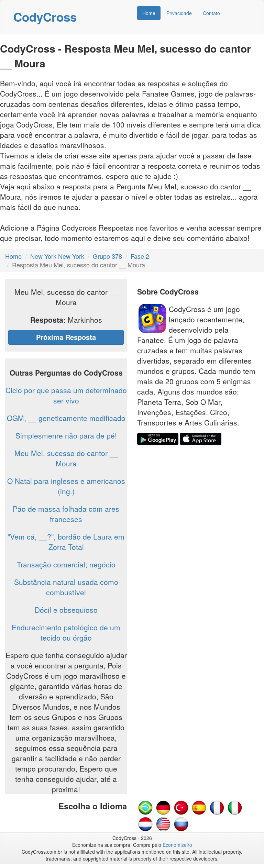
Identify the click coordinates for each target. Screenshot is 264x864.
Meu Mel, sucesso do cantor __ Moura (66, 458)
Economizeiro (177, 844)
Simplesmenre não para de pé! (66, 435)
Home (148, 13)
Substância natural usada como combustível (66, 587)
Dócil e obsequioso (66, 610)
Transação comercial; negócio (66, 564)
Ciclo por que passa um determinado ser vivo (66, 395)
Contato (211, 13)
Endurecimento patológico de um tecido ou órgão (66, 632)
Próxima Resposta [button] (66, 337)
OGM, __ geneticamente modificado (66, 418)
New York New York (57, 256)
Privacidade (179, 13)
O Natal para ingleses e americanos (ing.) (66, 486)
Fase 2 (140, 256)
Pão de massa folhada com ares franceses (66, 513)
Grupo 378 (107, 256)
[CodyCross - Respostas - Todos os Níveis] (145, 807)
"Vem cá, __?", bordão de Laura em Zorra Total (66, 541)
